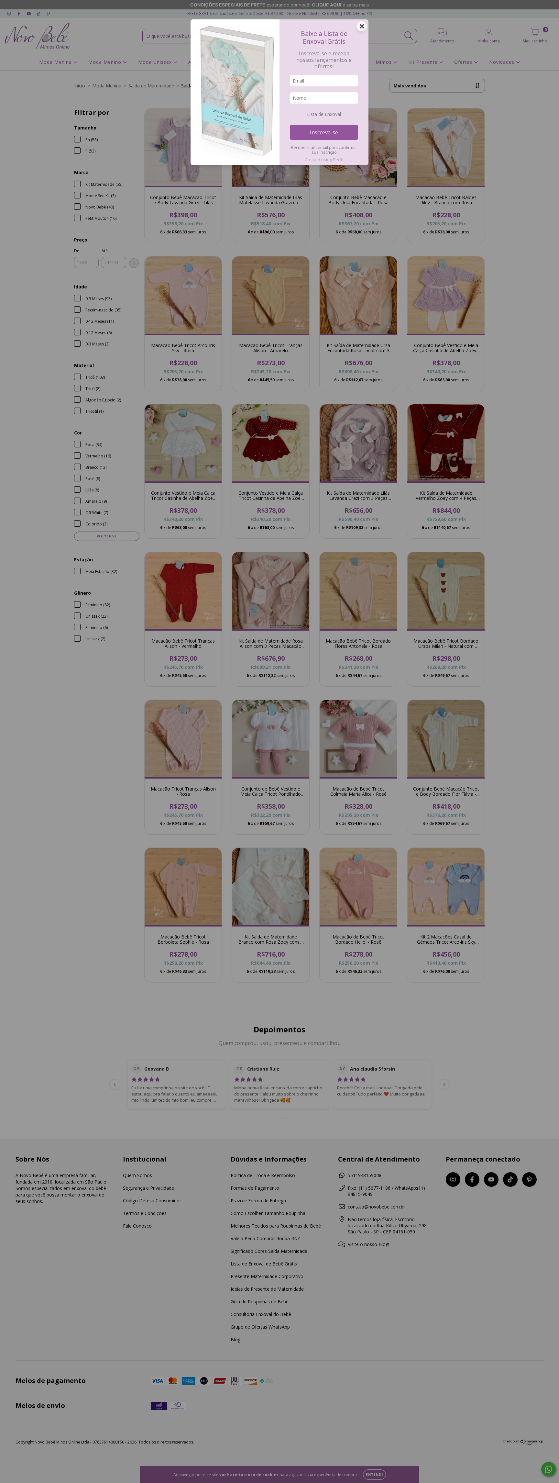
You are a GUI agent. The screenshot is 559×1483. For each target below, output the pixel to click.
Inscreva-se (324, 132)
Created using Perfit (324, 160)
